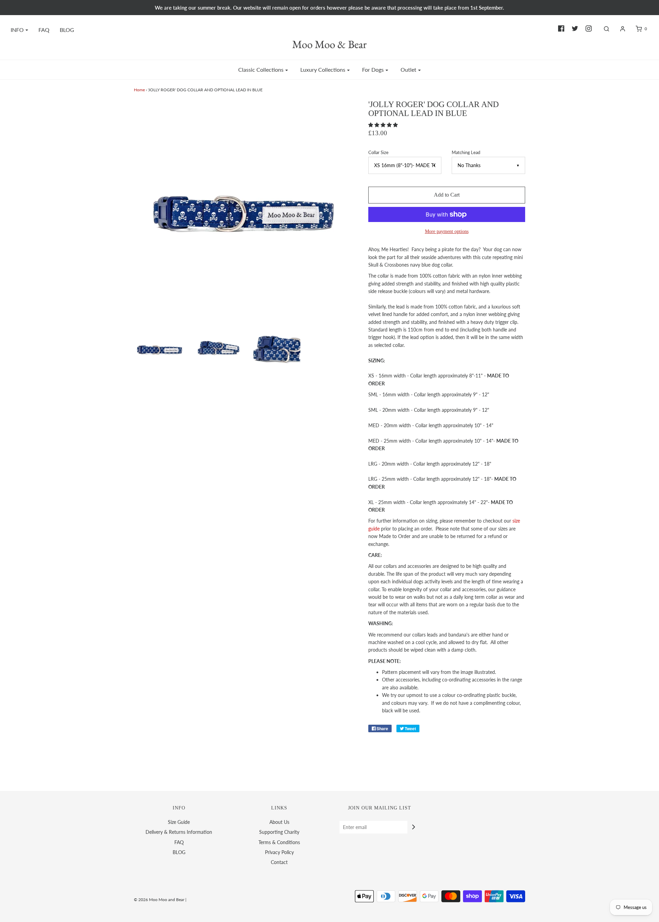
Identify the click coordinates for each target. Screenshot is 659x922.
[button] (383, 125)
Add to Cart (447, 195)
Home (139, 89)
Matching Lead (466, 152)
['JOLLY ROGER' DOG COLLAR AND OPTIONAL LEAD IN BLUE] (217, 348)
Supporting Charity (279, 832)
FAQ (43, 29)
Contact (279, 862)
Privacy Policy (279, 852)
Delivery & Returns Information (179, 832)
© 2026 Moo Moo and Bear (159, 899)
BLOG (67, 29)
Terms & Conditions (279, 842)
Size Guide (179, 822)
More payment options (447, 231)
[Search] (603, 29)
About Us (279, 822)
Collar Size (378, 152)
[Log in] (619, 29)
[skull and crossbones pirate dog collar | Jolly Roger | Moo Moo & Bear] (160, 348)
